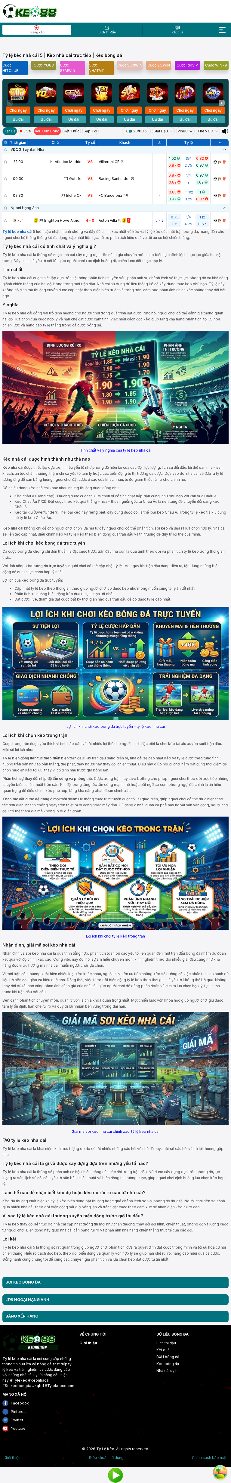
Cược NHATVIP (97, 68)
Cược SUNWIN (129, 65)
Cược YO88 (44, 65)
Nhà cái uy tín (168, 1370)
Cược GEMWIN (67, 68)
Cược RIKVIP (187, 65)
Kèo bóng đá (167, 1363)
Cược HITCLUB (10, 68)
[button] (221, 103)
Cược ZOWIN (158, 65)
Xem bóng (50, 131)
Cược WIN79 (216, 65)
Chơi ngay (18, 110)
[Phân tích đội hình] (219, 161)
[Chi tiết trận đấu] (215, 161)
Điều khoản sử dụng (106, 1458)
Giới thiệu (88, 1343)
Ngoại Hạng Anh (25, 207)
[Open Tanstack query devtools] (220, 1472)
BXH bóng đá (167, 1357)
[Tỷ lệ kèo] (224, 161)
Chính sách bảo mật (209, 1458)
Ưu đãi (18, 119)
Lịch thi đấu (166, 1343)
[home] (29, 11)
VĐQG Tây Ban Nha (27, 149)
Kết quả (163, 1350)
